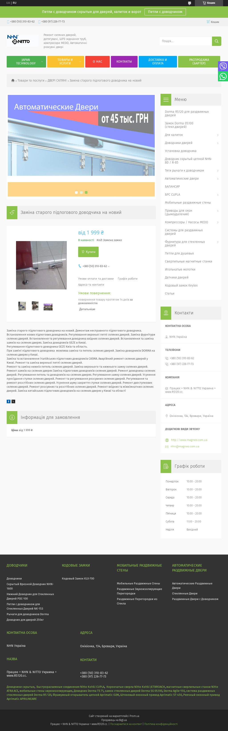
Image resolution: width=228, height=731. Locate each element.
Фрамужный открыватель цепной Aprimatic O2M (86, 695)
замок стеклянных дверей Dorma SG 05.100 (133, 691)
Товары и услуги (65, 61)
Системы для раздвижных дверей (184, 232)
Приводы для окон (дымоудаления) (178, 212)
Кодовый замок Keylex (181, 285)
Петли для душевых (179, 253)
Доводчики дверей (178, 143)
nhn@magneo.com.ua (185, 446)
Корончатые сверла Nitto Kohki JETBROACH (135, 687)
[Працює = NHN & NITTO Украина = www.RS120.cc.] (23, 45)
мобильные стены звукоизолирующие (46, 691)
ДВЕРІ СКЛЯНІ (57, 80)
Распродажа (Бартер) (199, 61)
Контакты (124, 61)
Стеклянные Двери (184, 593)
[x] (13, 402)
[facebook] (8, 402)
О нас (97, 61)
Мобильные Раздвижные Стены (138, 583)
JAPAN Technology (26, 61)
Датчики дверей (176, 277)
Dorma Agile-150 (174, 691)
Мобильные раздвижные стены (188, 202)
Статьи (169, 293)
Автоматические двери (182, 178)
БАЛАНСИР (172, 186)
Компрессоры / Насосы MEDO (186, 222)
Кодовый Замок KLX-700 (78, 578)
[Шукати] (216, 41)
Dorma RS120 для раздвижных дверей (187, 113)
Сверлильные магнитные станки (188, 261)
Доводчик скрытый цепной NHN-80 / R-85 (188, 161)
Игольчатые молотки (180, 269)
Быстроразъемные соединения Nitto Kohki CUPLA (70, 687)
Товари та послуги (31, 80)
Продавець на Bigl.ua (114, 720)
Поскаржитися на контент (126, 724)
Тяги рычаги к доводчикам (184, 170)
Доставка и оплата (158, 61)
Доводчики (14, 578)
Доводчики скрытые (21, 687)
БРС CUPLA (172, 194)
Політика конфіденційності (161, 724)
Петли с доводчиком (165, 12)
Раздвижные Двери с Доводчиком (195, 599)
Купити (90, 252)
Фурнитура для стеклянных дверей (185, 243)
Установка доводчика (181, 151)
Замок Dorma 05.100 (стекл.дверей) (179, 125)
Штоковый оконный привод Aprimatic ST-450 (151, 695)
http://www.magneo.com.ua (189, 440)
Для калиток (174, 135)
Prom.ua (134, 716)
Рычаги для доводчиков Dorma (28, 614)
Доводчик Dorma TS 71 (89, 691)
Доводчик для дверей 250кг (25, 619)
